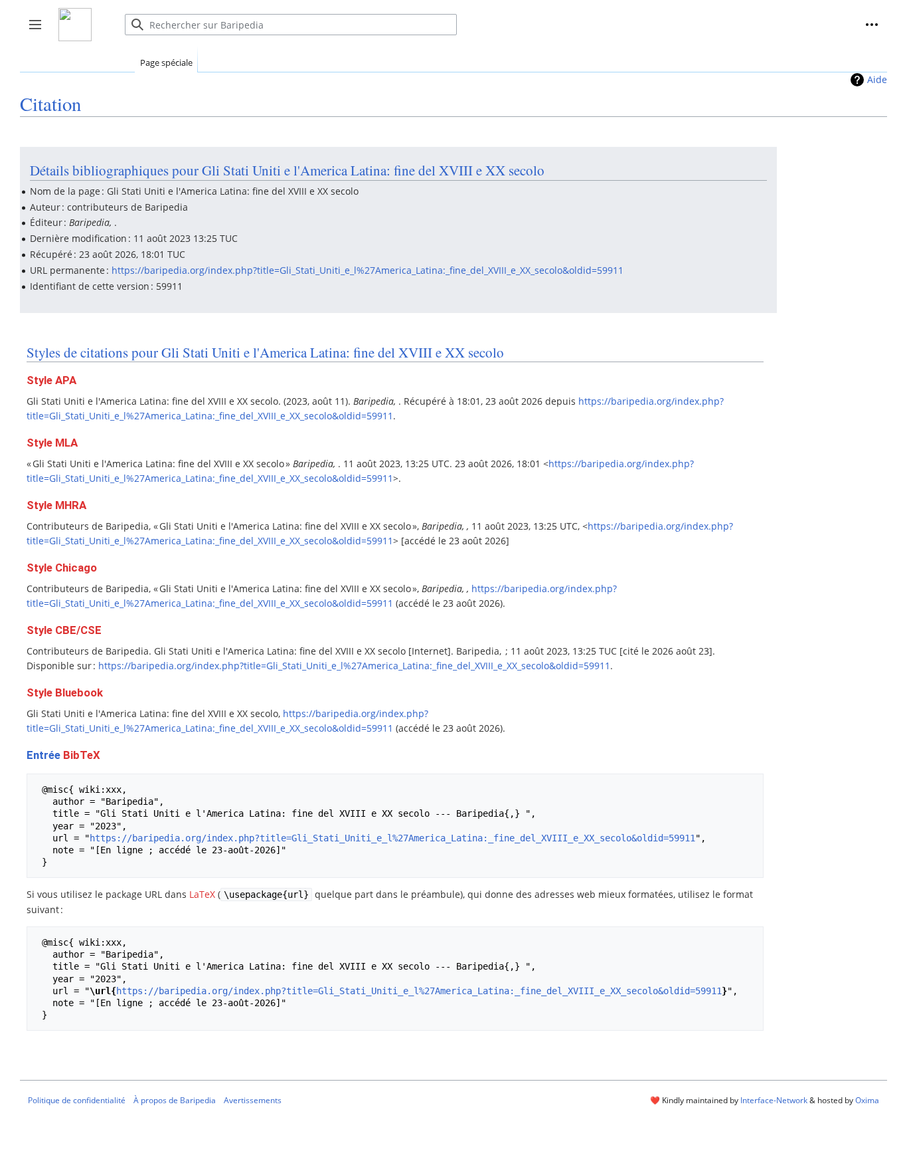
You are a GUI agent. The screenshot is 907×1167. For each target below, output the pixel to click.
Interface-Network (773, 1100)
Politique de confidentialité (76, 1100)
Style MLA (52, 442)
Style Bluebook (65, 692)
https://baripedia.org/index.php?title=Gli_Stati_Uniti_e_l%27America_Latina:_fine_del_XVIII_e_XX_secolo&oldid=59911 (367, 270)
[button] (872, 24)
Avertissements (253, 1100)
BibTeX (81, 755)
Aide (877, 79)
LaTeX (202, 894)
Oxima (867, 1100)
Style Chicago (62, 567)
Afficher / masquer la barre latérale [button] (39, 31)
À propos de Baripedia (174, 1100)
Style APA (51, 380)
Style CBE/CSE (64, 630)
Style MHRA (56, 505)
